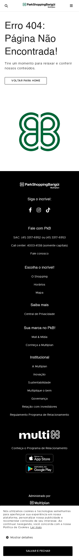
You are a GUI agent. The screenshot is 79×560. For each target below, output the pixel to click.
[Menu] (71, 5)
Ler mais (36, 527)
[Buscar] (6, 6)
